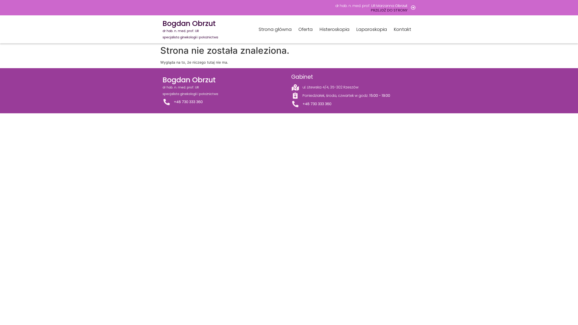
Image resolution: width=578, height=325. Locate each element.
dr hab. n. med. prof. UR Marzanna (371, 5)
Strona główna (275, 29)
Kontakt (402, 29)
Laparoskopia (371, 29)
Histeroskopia (334, 29)
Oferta (305, 29)
